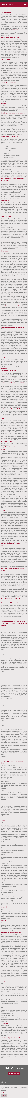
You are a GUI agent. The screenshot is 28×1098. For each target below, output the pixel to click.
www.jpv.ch (15, 29)
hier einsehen (4, 368)
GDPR (2, 1092)
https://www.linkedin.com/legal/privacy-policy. (11, 543)
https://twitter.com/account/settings (9, 446)
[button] (25, 4)
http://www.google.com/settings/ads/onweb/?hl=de (12, 327)
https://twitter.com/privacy (6, 441)
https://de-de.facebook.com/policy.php (11, 408)
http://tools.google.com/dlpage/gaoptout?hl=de (11, 305)
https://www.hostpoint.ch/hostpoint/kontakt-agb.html (12, 178)
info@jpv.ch (3, 1084)
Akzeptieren (4, 1095)
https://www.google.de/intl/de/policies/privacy (11, 598)
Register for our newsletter (14, 1073)
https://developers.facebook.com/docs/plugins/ (13, 382)
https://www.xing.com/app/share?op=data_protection (12, 568)
